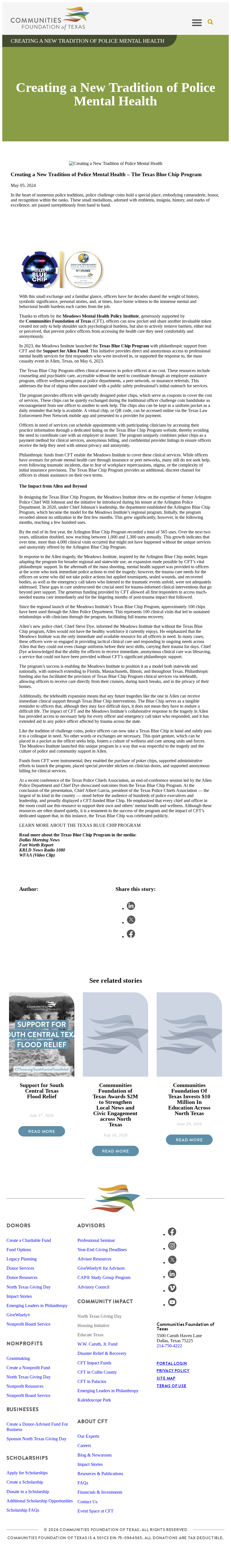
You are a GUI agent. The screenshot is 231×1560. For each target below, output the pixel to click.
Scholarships (27, 1457)
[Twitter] (172, 1262)
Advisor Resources (94, 1258)
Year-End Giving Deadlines (102, 1249)
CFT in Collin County (97, 1372)
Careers (84, 1445)
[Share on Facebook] (131, 936)
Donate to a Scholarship (27, 1491)
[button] (197, 22)
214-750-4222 (169, 1345)
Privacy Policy (173, 1370)
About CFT (92, 1421)
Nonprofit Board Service (28, 1324)
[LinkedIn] (172, 1276)
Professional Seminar (96, 1240)
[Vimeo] (172, 1290)
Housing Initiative (93, 1325)
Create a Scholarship (24, 1482)
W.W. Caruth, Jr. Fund (97, 1344)
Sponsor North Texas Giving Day (36, 1438)
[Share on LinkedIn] (131, 908)
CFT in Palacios (91, 1381)
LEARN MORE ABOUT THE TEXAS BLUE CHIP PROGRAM (80, 825)
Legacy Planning (21, 1258)
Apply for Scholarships (27, 1472)
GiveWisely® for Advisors (101, 1268)
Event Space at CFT (95, 1511)
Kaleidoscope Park (94, 1400)
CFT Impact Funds (94, 1362)
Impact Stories (19, 1296)
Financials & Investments (99, 1492)
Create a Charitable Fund (28, 1240)
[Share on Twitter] (131, 922)
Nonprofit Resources (24, 1386)
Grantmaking (18, 1358)
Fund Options (18, 1249)
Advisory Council (93, 1287)
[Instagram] (172, 1248)
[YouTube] (172, 1304)
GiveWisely (18, 1314)
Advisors (91, 1225)
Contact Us (87, 1501)
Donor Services (20, 1268)
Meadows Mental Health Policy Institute (101, 316)
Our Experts (88, 1436)
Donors (18, 1225)
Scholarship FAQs (22, 1510)
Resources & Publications (100, 1473)
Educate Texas (90, 1334)
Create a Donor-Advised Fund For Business (37, 1427)
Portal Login (172, 1363)
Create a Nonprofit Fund (28, 1367)
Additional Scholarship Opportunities (39, 1500)
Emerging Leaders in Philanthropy (37, 1305)
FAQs (82, 1482)
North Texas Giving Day (28, 1287)
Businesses (22, 1409)
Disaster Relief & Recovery (101, 1353)
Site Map (166, 1378)
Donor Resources (21, 1277)
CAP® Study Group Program (103, 1277)
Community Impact (105, 1301)
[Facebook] (172, 1234)
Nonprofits (24, 1343)
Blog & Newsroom (94, 1455)
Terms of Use (171, 1386)
